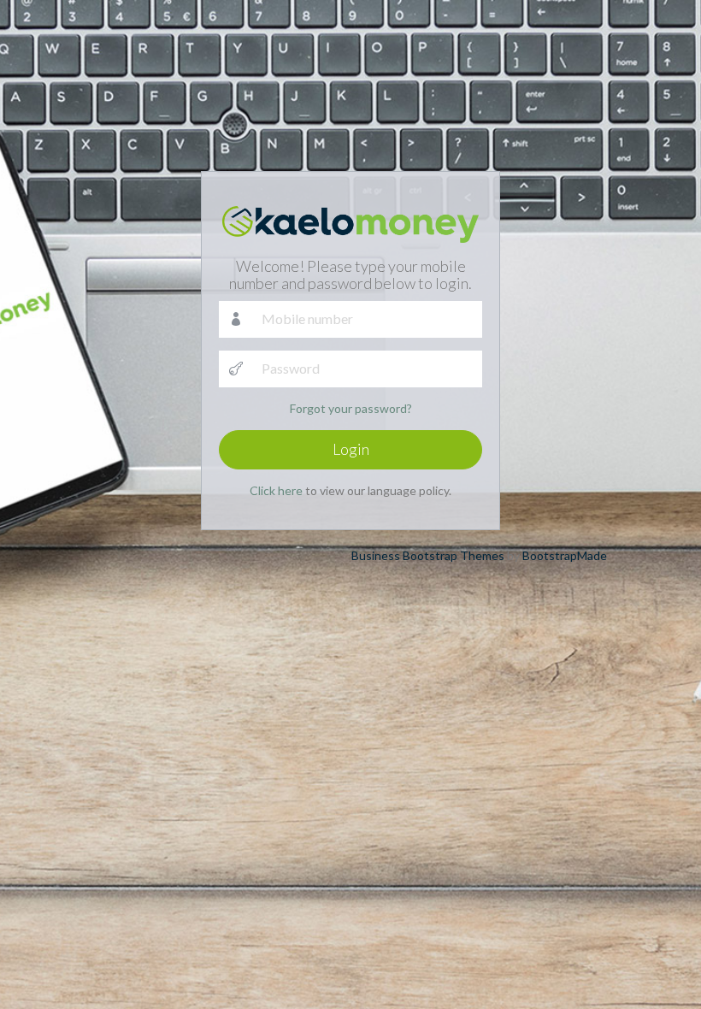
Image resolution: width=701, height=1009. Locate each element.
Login (351, 449)
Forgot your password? (351, 408)
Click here (276, 490)
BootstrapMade (564, 555)
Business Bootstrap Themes (427, 555)
